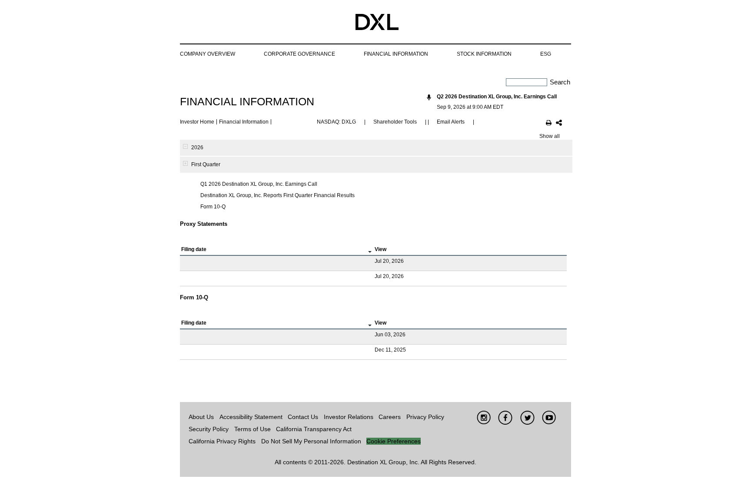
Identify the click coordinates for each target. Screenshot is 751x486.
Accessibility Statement (250, 416)
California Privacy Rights (222, 441)
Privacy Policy (425, 416)
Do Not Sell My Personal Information (311, 441)
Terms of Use (252, 429)
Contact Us (303, 416)
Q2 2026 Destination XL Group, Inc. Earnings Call (497, 97)
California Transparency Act (314, 429)
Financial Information (396, 54)
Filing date (193, 249)
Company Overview (207, 54)
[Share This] (558, 124)
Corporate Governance (299, 54)
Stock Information (484, 54)
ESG (545, 54)
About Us (201, 416)
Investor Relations (348, 416)
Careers (390, 416)
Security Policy (209, 429)
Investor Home (197, 122)
